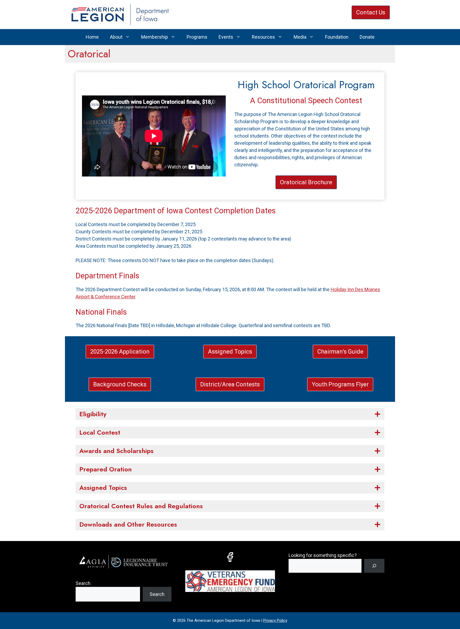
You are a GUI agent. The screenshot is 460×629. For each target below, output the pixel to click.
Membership (154, 37)
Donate (367, 37)
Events (226, 37)
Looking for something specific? (323, 555)
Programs (197, 37)
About (116, 37)
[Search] (374, 566)
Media (300, 37)
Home (92, 37)
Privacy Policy (275, 620)
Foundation (336, 37)
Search (83, 583)
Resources (263, 37)
